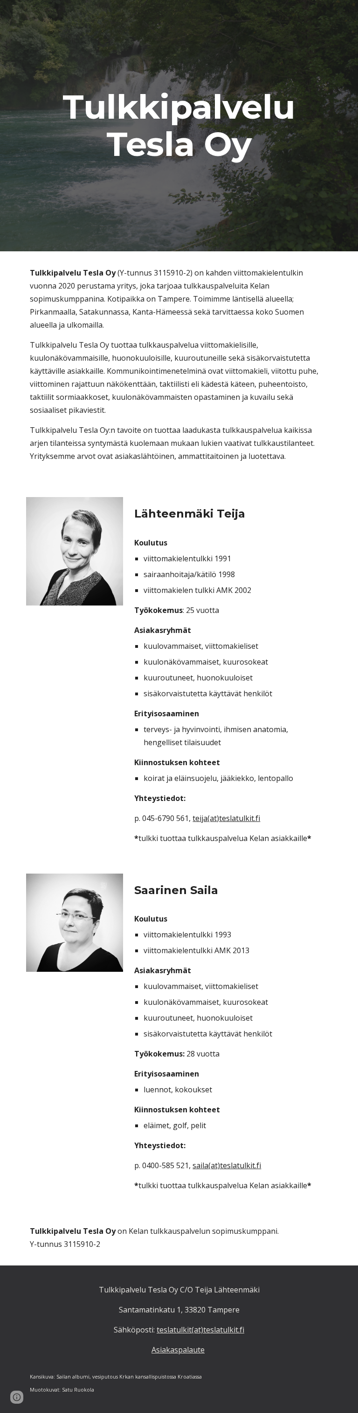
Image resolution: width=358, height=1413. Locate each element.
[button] (16, 1397)
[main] (178, 126)
